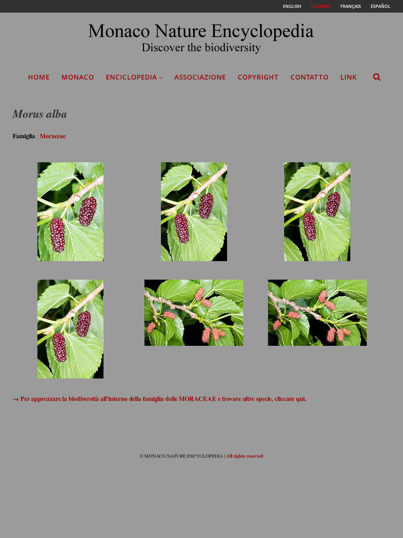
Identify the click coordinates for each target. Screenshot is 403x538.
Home (39, 77)
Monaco (77, 77)
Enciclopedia (131, 77)
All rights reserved (244, 456)
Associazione (200, 77)
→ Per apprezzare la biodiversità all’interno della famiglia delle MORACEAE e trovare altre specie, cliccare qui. (159, 398)
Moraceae (53, 135)
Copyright (258, 77)
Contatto (309, 77)
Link (348, 77)
